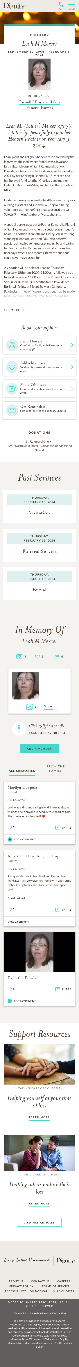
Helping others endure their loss (39, 1184)
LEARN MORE (39, 1117)
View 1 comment (18, 921)
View (48, 705)
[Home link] (15, 6)
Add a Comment (25, 839)
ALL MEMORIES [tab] (22, 770)
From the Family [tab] (55, 768)
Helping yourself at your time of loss (39, 1098)
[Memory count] (19, 656)
